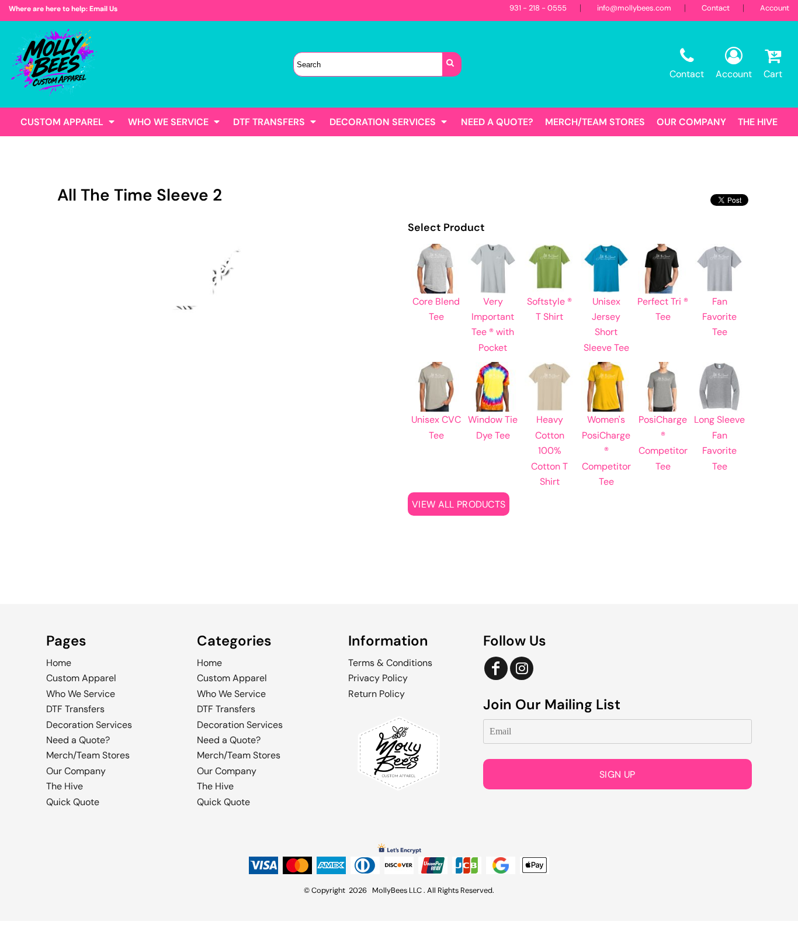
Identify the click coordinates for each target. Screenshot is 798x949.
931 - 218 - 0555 (538, 8)
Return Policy (376, 694)
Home (58, 663)
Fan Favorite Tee (719, 317)
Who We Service (80, 694)
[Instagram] (521, 668)
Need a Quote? (78, 740)
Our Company (76, 771)
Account (774, 8)
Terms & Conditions (390, 663)
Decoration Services (89, 725)
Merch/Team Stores (88, 755)
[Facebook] (496, 668)
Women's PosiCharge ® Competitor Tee (606, 450)
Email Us (103, 8)
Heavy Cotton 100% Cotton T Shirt (549, 450)
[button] (68, 122)
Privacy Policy (378, 678)
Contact (716, 8)
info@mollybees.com (634, 8)
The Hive (64, 786)
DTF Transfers (75, 709)
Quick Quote (72, 802)
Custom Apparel (81, 678)
